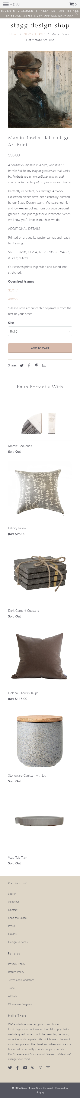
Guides (12, 934)
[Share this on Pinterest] (36, 365)
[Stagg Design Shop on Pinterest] (33, 1067)
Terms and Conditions (21, 980)
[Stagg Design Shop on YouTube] (25, 1067)
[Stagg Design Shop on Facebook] (18, 1067)
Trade (11, 988)
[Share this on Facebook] (28, 365)
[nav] (11, 4)
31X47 (13, 290)
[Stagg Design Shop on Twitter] (10, 1067)
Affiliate (12, 996)
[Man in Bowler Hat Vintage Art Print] (40, 89)
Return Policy (16, 972)
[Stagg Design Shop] (40, 25)
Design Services (18, 942)
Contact (12, 909)
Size (11, 323)
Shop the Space (17, 918)
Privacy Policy (16, 964)
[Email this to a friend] (43, 365)
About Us (13, 901)
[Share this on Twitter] (20, 365)
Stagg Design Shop (31, 1088)
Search (12, 893)
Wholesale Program (20, 1004)
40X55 (13, 299)
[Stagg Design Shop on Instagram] (41, 1067)
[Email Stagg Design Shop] (48, 1067)
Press (11, 926)
